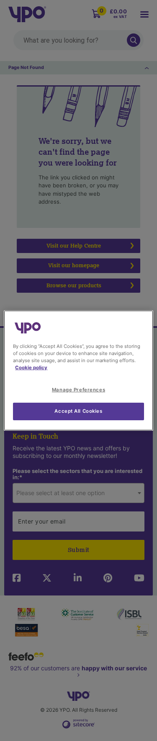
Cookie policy (31, 367)
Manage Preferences (78, 390)
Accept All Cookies (78, 411)
